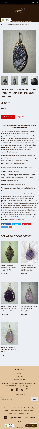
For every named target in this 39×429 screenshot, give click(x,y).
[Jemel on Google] (26, 390)
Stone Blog (31, 408)
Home (2, 24)
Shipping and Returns (16, 410)
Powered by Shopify (23, 413)
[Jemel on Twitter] (12, 390)
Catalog (11, 408)
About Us (19, 376)
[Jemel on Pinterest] (22, 390)
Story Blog (23, 408)
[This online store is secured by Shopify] (6, 21)
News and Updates (29, 410)
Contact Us (7, 410)
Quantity (3, 109)
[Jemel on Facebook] (17, 390)
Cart (36, 2)
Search (19, 373)
